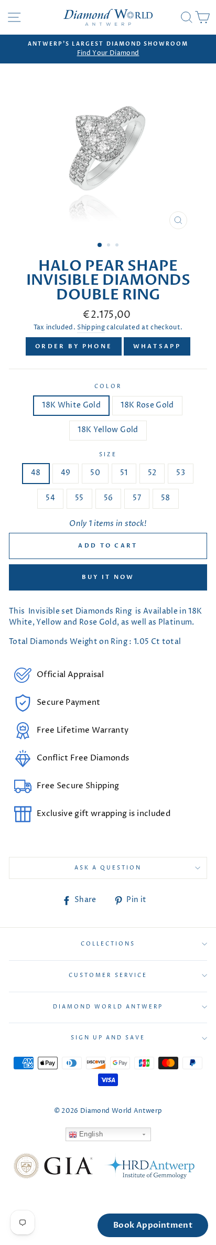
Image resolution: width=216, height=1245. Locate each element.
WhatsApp (157, 346)
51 (124, 473)
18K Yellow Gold (108, 430)
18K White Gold (71, 405)
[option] (108, 49)
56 (108, 498)
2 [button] (109, 246)
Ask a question (108, 868)
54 (50, 498)
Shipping (91, 328)
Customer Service (108, 975)
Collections (108, 944)
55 (79, 498)
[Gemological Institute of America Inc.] (53, 1168)
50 (95, 473)
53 (180, 473)
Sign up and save (108, 1038)
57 (137, 498)
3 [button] (118, 246)
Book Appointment (152, 1225)
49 (66, 473)
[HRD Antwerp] (149, 1168)
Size (107, 454)
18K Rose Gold (147, 405)
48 (36, 473)
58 (165, 498)
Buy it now (108, 577)
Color (107, 386)
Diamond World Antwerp (108, 1007)
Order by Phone (73, 346)
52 (152, 473)
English (90, 1134)
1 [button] (100, 245)
